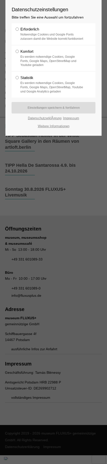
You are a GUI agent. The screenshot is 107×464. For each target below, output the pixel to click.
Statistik (51, 84)
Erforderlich (51, 33)
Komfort (48, 58)
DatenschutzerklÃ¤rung (44, 118)
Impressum (71, 118)
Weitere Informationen (53, 126)
